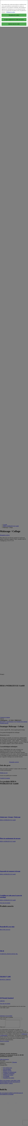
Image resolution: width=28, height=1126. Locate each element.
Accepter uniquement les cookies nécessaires (14, 19)
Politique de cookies (10, 12)
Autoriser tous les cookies (14, 24)
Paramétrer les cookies (14, 15)
